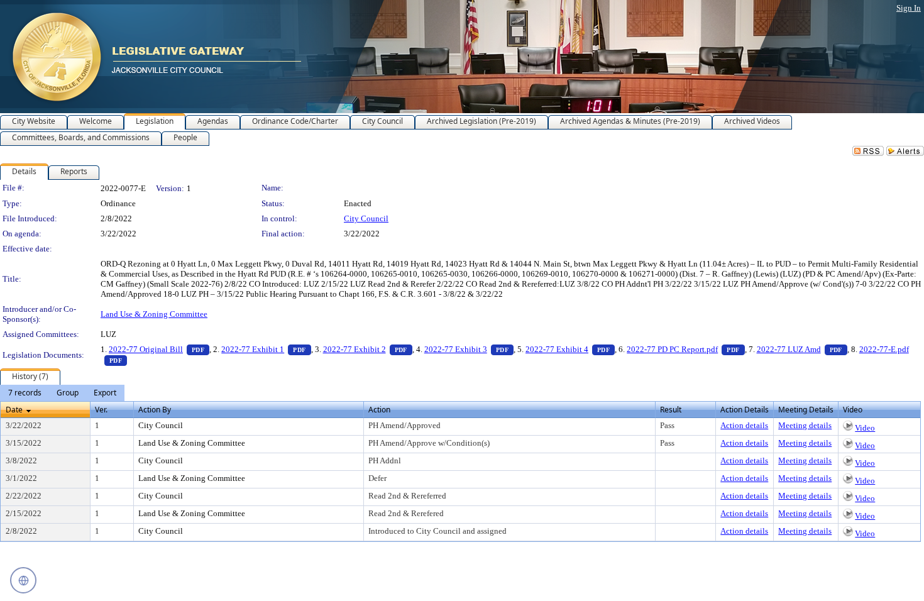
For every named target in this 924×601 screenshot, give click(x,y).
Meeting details (805, 425)
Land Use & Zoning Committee (154, 314)
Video (865, 428)
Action (379, 409)
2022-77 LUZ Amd (802, 349)
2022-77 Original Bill (159, 349)
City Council (366, 218)
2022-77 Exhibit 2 (367, 349)
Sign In (908, 8)
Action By (154, 409)
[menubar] (62, 393)
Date (14, 409)
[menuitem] (25, 392)
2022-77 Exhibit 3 (469, 349)
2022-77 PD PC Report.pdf (685, 349)
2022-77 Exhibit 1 (266, 349)
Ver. (101, 409)
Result (670, 409)
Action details (744, 425)
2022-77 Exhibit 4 (570, 349)
